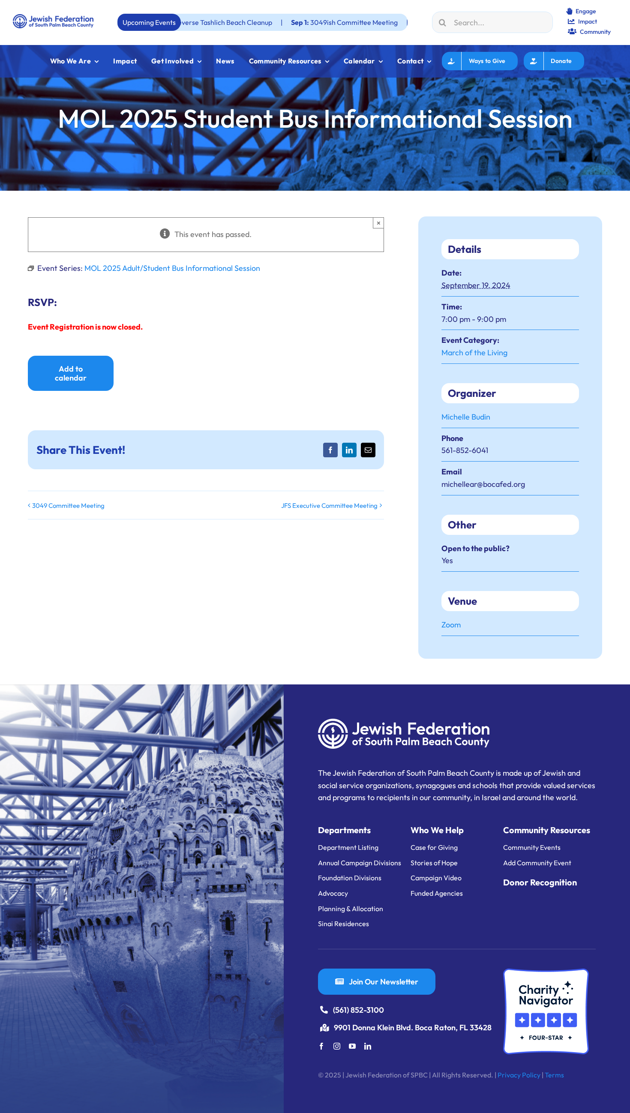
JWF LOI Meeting (389, 22)
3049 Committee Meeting (68, 505)
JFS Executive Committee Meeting (329, 505)
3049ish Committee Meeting (281, 22)
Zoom (451, 625)
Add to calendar (71, 373)
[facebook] (321, 1046)
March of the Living (474, 352)
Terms (554, 1075)
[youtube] (352, 1046)
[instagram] (336, 1046)
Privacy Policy (519, 1075)
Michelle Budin (465, 417)
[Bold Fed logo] (53, 18)
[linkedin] (367, 1046)
